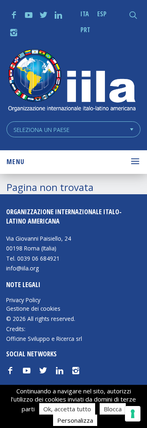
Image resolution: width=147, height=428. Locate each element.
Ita (84, 13)
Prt (85, 29)
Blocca (113, 409)
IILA (71, 81)
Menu (15, 161)
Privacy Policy (23, 300)
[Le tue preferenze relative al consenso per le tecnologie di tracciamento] (132, 413)
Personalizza (75, 420)
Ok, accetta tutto (67, 409)
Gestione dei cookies (33, 309)
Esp (102, 13)
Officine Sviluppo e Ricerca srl (44, 338)
